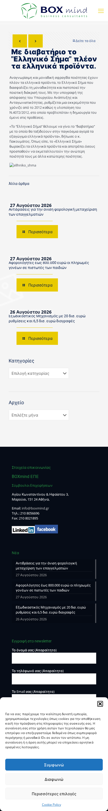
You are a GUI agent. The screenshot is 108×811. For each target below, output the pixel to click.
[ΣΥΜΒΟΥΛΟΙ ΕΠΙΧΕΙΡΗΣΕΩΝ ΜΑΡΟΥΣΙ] (54, 10)
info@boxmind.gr (35, 508)
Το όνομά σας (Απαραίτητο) (34, 650)
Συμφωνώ (54, 764)
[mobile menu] (100, 10)
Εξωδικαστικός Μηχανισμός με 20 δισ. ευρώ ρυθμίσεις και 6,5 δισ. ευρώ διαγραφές (51, 610)
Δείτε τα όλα (85, 40)
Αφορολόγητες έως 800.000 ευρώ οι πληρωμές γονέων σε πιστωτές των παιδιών (53, 587)
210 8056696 (29, 513)
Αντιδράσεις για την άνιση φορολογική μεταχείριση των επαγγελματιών (46, 565)
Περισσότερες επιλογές (54, 793)
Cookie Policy (51, 804)
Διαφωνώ (54, 779)
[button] (100, 703)
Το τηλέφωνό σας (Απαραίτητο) (38, 670)
